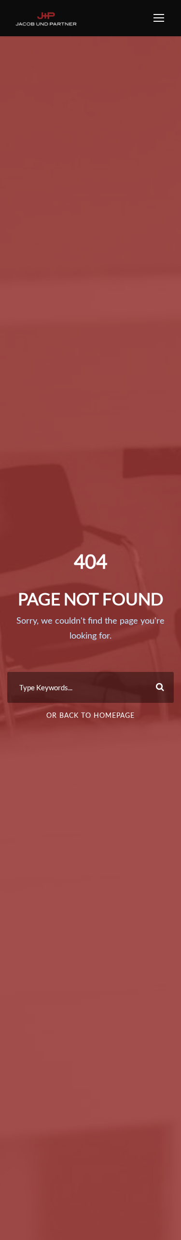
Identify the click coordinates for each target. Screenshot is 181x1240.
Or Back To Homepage (90, 716)
